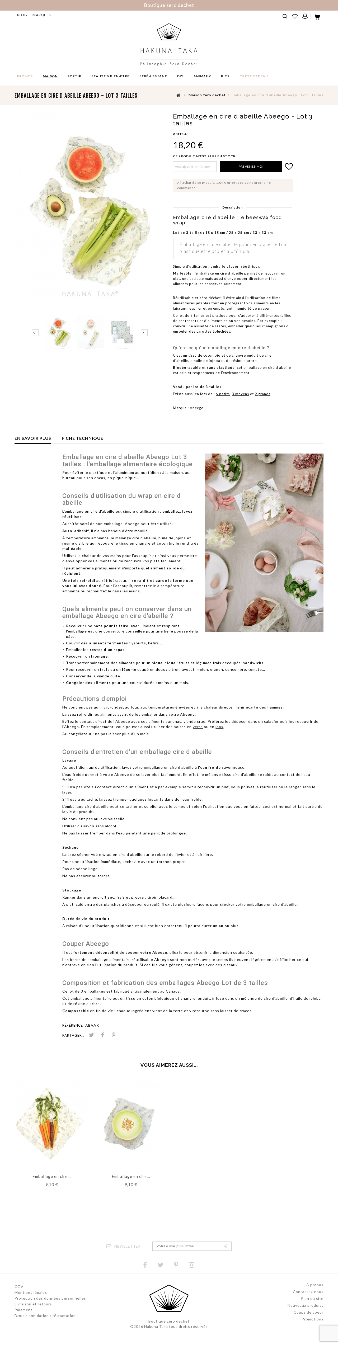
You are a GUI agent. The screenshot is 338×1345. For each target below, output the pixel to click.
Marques (41, 15)
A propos (314, 1284)
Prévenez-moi (251, 166)
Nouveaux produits (305, 1305)
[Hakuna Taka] (169, 44)
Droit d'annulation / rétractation (45, 1315)
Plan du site (312, 1298)
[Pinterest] (114, 1035)
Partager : (73, 1035)
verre (198, 726)
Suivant (144, 332)
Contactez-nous (308, 1291)
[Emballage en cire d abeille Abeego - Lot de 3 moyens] (129, 1123)
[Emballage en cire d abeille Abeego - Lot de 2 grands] (50, 1123)
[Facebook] (145, 1265)
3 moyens (240, 394)
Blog (22, 15)
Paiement (23, 1310)
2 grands (262, 394)
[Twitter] (160, 1265)
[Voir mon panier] (317, 18)
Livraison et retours (33, 1304)
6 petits (223, 394)
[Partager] (102, 1035)
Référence (72, 1025)
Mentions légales (31, 1292)
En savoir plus (33, 438)
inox (219, 726)
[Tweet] (91, 1035)
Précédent (35, 332)
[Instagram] (191, 1265)
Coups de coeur (308, 1312)
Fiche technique (82, 438)
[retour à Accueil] (178, 94)
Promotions (312, 1319)
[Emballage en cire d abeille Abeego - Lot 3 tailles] (59, 332)
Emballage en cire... (51, 1176)
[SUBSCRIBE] (226, 1246)
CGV (19, 1286)
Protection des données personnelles (50, 1298)
